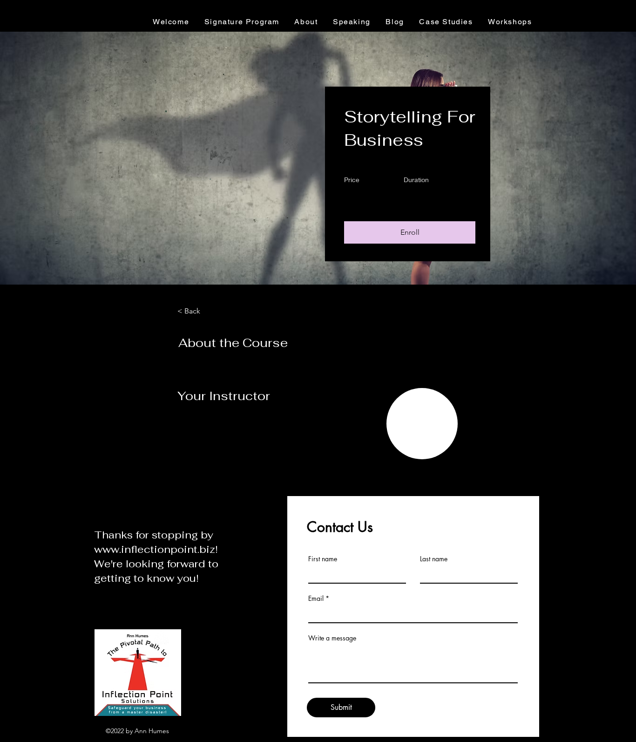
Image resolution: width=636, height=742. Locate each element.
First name (322, 559)
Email (316, 598)
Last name (433, 559)
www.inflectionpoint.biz (154, 549)
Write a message (332, 638)
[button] (409, 232)
